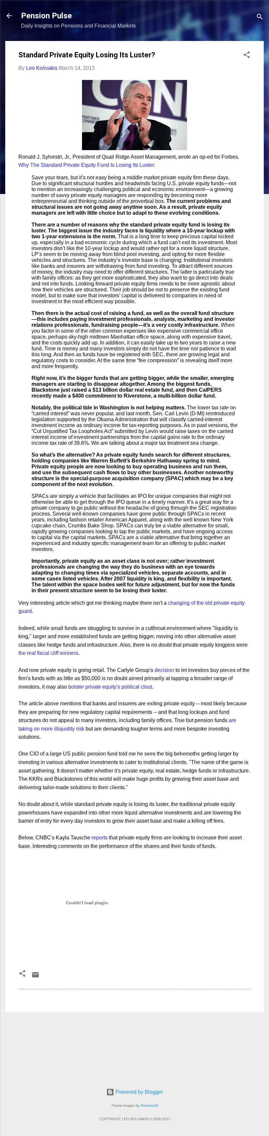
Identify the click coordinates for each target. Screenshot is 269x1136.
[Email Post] (35, 977)
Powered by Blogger (138, 1092)
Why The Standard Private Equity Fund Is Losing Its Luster (86, 165)
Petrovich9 (149, 1105)
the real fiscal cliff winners (48, 653)
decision (164, 670)
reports (100, 837)
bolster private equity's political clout (110, 687)
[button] (247, 56)
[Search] (260, 18)
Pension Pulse (46, 15)
